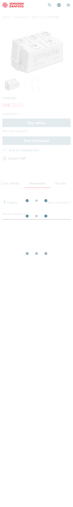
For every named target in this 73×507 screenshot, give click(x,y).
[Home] (13, 4)
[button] (59, 5)
